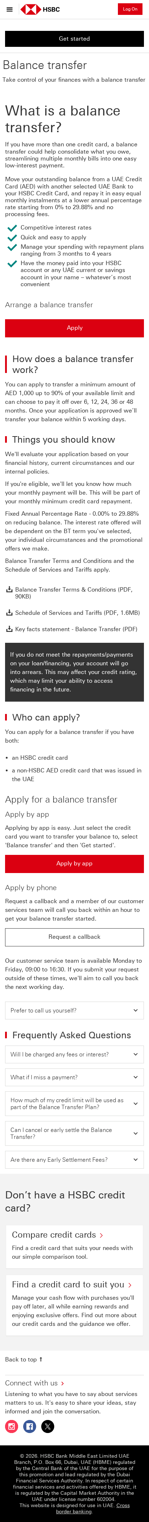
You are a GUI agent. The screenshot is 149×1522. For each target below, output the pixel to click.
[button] (74, 1010)
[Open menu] (11, 9)
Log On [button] (130, 9)
